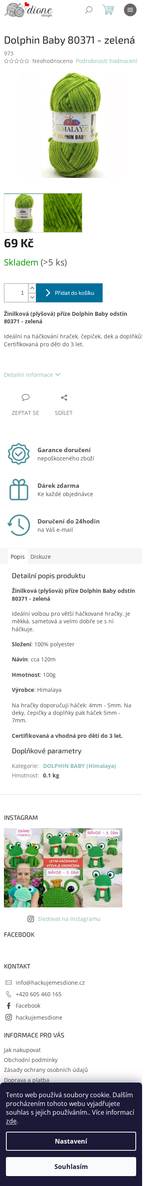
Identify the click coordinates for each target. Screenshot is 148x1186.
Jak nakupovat (22, 1050)
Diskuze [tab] (40, 556)
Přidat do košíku (74, 292)
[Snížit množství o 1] (32, 297)
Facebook (28, 1005)
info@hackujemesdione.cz (50, 982)
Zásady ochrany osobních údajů (46, 1069)
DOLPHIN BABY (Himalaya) (79, 766)
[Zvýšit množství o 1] (32, 288)
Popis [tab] (18, 556)
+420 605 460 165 (39, 994)
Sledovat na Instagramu (69, 918)
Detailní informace (28, 374)
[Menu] (130, 10)
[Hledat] (89, 10)
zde (11, 1121)
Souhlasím (71, 1166)
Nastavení (71, 1141)
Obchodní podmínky (31, 1060)
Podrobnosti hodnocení (106, 61)
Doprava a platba (26, 1080)
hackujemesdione (39, 1017)
